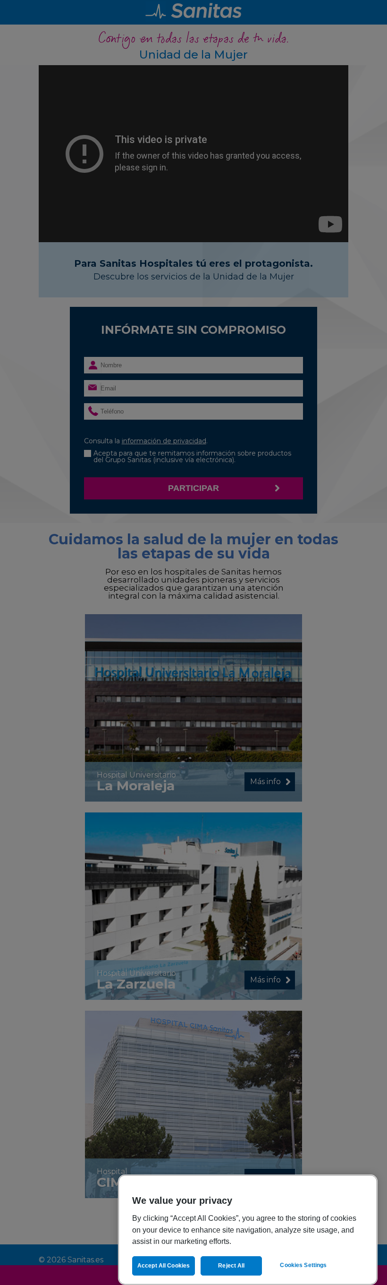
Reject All (231, 1265)
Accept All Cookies (163, 1265)
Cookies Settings (303, 1265)
